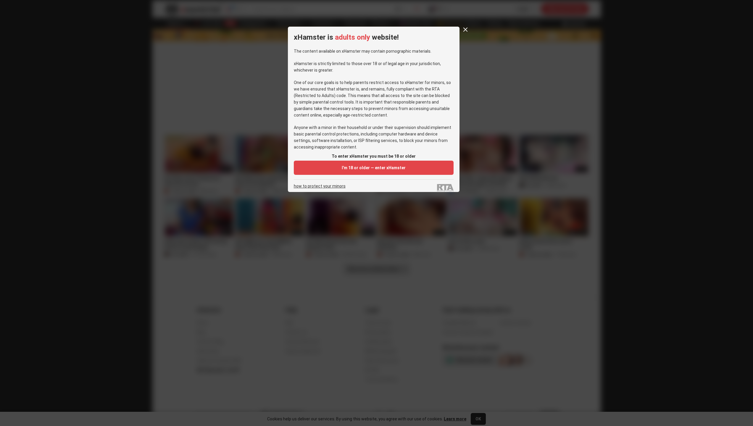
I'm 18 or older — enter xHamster (374, 167)
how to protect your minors (320, 186)
